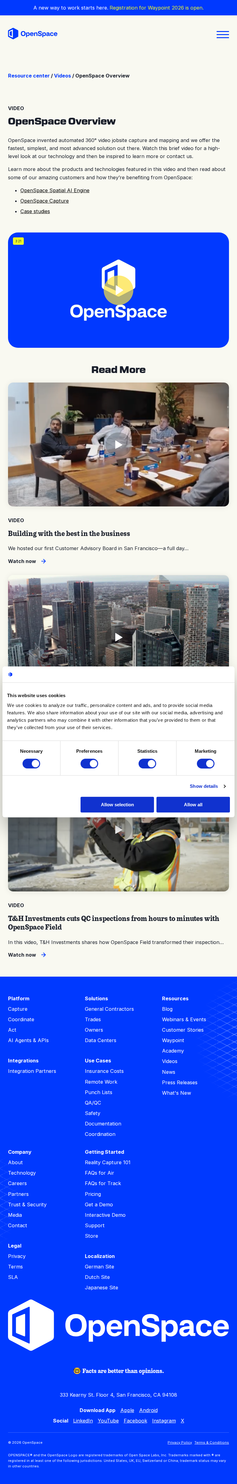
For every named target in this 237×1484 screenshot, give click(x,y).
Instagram (164, 1421)
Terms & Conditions (211, 1442)
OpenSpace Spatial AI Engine (54, 190)
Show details (204, 786)
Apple (127, 1410)
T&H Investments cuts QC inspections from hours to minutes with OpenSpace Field (113, 922)
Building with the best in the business (69, 533)
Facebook (135, 1421)
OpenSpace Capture (44, 201)
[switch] (89, 763)
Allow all (193, 804)
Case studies (35, 211)
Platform (18, 998)
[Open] (223, 34)
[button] (118, 290)
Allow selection (117, 804)
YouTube (108, 1421)
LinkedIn (83, 1421)
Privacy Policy (180, 1442)
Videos (62, 76)
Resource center (29, 76)
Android (148, 1410)
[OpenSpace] (32, 35)
